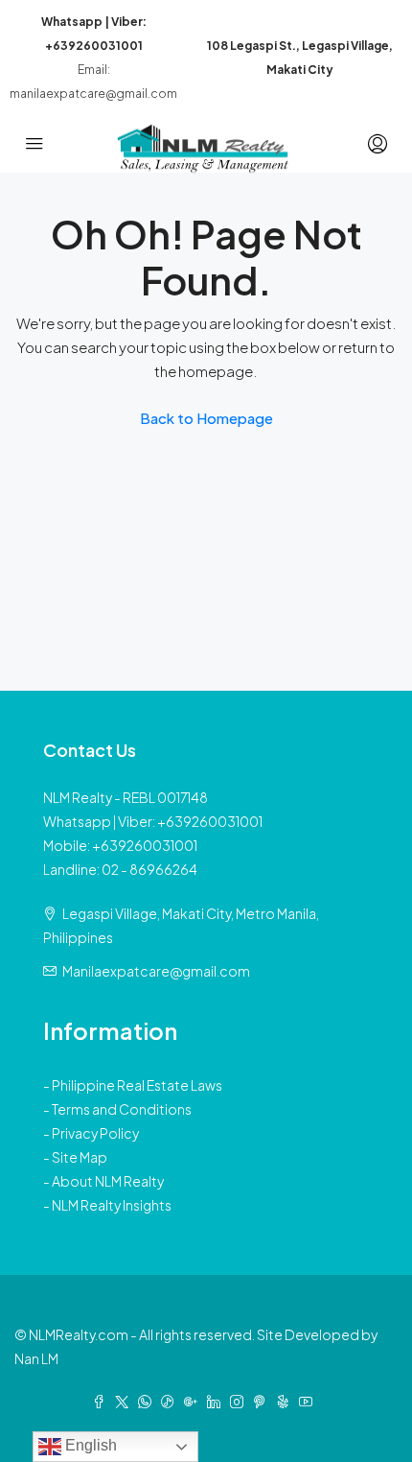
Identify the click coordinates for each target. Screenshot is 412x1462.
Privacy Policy (95, 1133)
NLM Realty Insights (112, 1205)
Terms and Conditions (122, 1109)
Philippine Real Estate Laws (137, 1085)
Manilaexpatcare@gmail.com (156, 970)
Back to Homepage (206, 418)
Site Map (79, 1157)
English (89, 1445)
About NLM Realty (108, 1181)
